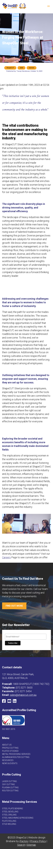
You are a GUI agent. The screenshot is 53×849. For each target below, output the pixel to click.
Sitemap (31, 844)
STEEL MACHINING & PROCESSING (17, 818)
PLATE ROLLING (9, 821)
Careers (6, 557)
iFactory (23, 841)
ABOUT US (7, 745)
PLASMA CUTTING (10, 787)
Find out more (14, 605)
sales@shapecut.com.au (23, 694)
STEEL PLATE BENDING (12, 808)
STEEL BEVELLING (10, 811)
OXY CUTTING (8, 784)
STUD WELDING (9, 824)
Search (21, 844)
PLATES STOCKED (10, 751)
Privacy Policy (38, 841)
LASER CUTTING (9, 781)
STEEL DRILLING (9, 815)
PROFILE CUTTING (10, 748)
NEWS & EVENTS (9, 763)
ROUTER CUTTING (10, 790)
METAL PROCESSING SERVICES (16, 754)
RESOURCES (7, 760)
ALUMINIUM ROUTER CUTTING (15, 757)
